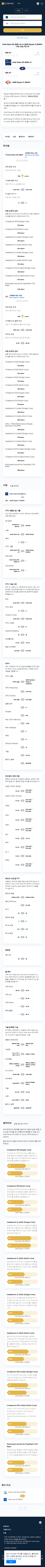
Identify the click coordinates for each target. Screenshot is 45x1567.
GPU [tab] (26, 11)
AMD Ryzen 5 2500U (16, 297)
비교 (22, 30)
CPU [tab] (18, 11)
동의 (11, 1562)
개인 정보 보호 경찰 (13, 1559)
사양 (14, 137)
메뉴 (19, 3)
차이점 (7, 137)
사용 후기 (31, 137)
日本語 (4, 1558)
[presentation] (20, 1507)
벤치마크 (22, 137)
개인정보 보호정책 (10, 1548)
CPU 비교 (23, 38)
